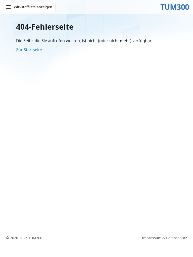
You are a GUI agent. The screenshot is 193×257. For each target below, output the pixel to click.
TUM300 (174, 7)
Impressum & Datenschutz (164, 237)
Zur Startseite (29, 49)
